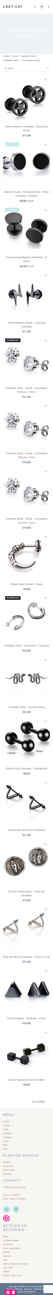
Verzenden (8, 1166)
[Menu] (49, 7)
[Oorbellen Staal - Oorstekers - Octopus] (26, 617)
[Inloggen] (35, 7)
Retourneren (9, 1170)
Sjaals (6, 1141)
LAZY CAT (13, 6)
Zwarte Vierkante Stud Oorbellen (26, 1079)
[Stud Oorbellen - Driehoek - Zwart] (26, 990)
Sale (5, 1149)
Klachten (7, 1174)
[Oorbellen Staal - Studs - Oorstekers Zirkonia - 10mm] (26, 359)
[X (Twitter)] (6, 1209)
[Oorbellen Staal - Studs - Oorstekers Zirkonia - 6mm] (26, 425)
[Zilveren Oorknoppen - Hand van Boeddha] (26, 863)
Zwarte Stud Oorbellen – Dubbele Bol (26, 768)
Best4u (32, 1292)
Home (6, 1122)
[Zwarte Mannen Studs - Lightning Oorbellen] (26, 294)
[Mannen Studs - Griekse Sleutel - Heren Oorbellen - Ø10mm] (26, 163)
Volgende (38, 1101)
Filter (10, 68)
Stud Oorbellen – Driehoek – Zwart (26, 1018)
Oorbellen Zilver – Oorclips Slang (26, 707)
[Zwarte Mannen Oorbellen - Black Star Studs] (26, 98)
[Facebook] (16, 1209)
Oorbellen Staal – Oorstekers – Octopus (26, 645)
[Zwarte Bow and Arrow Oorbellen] (26, 801)
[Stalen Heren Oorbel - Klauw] (26, 556)
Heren (6, 1130)
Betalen (6, 1162)
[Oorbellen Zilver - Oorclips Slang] (26, 679)
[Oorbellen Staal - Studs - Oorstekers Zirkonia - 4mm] (26, 490)
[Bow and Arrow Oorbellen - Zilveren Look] (26, 928)
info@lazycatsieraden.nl (14, 1187)
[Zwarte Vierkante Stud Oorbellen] (26, 1051)
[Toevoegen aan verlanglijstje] (45, 79)
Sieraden (7, 1133)
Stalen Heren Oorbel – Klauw (26, 584)
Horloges (7, 1137)
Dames (6, 1126)
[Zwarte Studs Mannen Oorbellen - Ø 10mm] (26, 229)
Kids (5, 1145)
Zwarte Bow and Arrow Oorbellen (26, 830)
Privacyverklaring (14, 1289)
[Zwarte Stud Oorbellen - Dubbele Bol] (26, 740)
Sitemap (28, 1289)
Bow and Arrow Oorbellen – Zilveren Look (26, 956)
